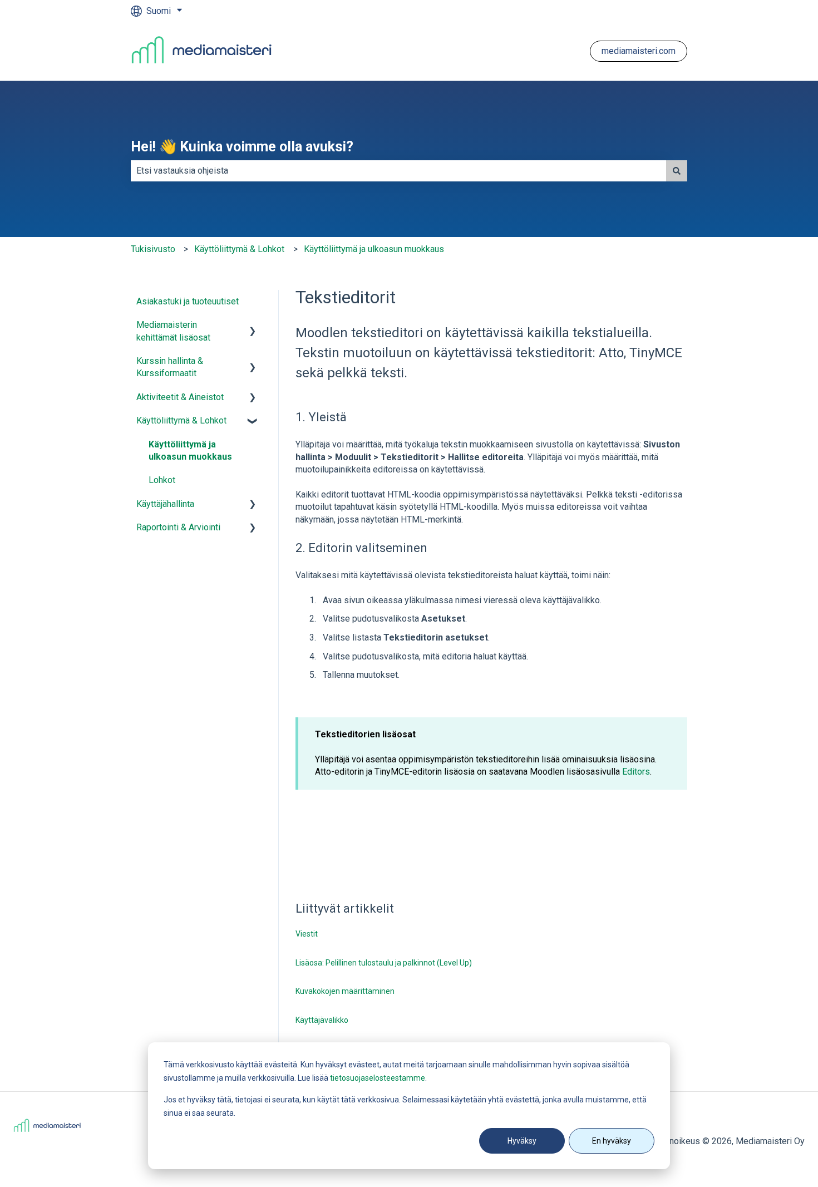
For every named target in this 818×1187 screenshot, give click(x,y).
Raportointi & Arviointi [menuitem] (178, 527)
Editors (636, 771)
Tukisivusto (153, 249)
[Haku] (676, 170)
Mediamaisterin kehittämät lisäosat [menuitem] (173, 330)
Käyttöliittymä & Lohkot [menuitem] (181, 420)
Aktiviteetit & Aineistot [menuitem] (180, 397)
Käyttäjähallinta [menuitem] (165, 504)
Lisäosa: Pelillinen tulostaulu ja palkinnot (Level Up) (383, 962)
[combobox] (398, 170)
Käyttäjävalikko (321, 1020)
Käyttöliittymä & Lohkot (239, 249)
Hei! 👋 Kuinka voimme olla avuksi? (242, 147)
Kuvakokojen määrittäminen (345, 991)
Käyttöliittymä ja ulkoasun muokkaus (374, 249)
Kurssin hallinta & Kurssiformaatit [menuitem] (169, 367)
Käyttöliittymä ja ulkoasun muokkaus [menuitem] (190, 450)
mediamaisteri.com (639, 51)
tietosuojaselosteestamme (377, 1077)
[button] (253, 325)
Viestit (306, 933)
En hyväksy (611, 1140)
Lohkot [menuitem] (162, 480)
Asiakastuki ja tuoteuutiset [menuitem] (187, 301)
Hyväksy (521, 1140)
